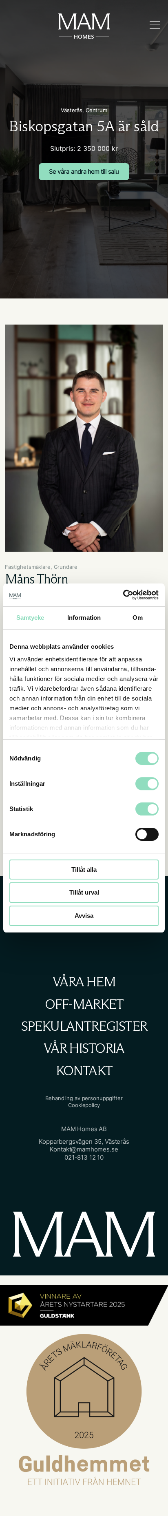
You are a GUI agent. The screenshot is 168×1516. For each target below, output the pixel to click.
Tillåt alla (84, 869)
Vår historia (84, 1048)
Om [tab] (138, 617)
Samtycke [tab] (30, 617)
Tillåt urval (84, 892)
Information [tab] (84, 617)
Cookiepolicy (83, 1105)
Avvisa (84, 915)
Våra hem (84, 982)
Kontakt (84, 1070)
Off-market (84, 1004)
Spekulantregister (84, 1026)
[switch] (138, 780)
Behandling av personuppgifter (83, 1098)
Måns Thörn (36, 579)
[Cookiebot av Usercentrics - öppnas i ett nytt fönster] (123, 595)
